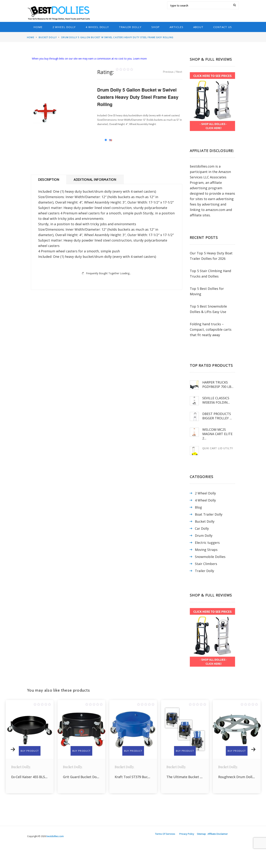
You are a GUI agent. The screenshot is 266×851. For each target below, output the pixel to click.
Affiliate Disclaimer (218, 833)
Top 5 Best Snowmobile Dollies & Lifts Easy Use (208, 309)
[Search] (234, 5)
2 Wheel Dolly (64, 27)
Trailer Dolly (130, 27)
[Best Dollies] (60, 12)
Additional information (95, 180)
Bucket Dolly (48, 37)
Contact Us (222, 27)
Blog (198, 507)
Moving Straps (206, 549)
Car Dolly (202, 528)
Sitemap (201, 833)
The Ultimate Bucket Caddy (136, 777)
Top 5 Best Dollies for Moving (207, 291)
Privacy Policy (186, 833)
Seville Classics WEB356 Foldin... (216, 400)
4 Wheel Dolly (97, 27)
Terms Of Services (165, 833)
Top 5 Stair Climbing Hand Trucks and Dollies (210, 273)
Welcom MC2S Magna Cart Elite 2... (217, 433)
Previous (168, 71)
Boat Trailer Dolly (208, 514)
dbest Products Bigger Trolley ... (217, 416)
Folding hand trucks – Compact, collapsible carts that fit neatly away (210, 329)
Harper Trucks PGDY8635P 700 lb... (217, 384)
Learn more (140, 58)
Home (38, 27)
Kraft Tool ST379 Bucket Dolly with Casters (96, 777)
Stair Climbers (206, 564)
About (198, 27)
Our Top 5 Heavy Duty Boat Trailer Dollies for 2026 (211, 256)
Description (48, 180)
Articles (176, 27)
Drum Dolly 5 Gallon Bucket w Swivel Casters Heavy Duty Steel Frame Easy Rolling (117, 37)
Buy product (30, 750)
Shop (155, 27)
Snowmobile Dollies (210, 556)
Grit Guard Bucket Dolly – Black (35, 777)
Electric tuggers (207, 542)
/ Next (178, 71)
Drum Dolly (203, 535)
